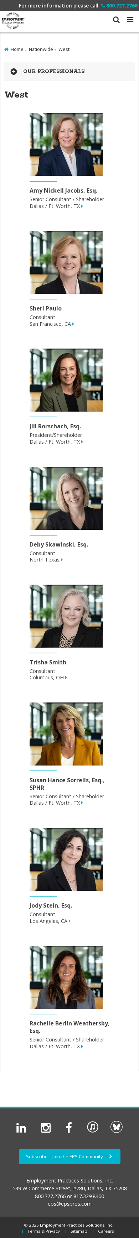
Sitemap (79, 1231)
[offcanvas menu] (130, 19)
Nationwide (41, 49)
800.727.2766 (122, 5)
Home (17, 49)
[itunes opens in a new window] (93, 1131)
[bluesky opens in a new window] (116, 1131)
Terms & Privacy (43, 1231)
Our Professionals (53, 71)
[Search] (116, 17)
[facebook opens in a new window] (70, 1131)
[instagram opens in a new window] (47, 1131)
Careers (106, 1231)
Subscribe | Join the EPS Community (65, 1156)
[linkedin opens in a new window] (22, 1131)
